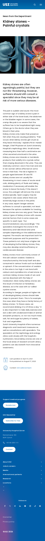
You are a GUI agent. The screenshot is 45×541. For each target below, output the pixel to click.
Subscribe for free (13, 421)
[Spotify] (40, 506)
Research (7, 479)
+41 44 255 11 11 (12, 443)
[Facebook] (5, 506)
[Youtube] (25, 506)
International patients (12, 474)
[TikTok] (35, 506)
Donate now (10, 405)
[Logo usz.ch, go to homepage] (10, 5)
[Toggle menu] (40, 4)
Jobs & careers (9, 466)
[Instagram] (30, 506)
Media (5, 470)
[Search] (34, 4)
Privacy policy (8, 522)
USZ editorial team (24, 368)
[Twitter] (10, 506)
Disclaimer (7, 517)
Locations (7, 483)
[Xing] (15, 506)
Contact (9, 449)
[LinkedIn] (20, 506)
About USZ (7, 462)
